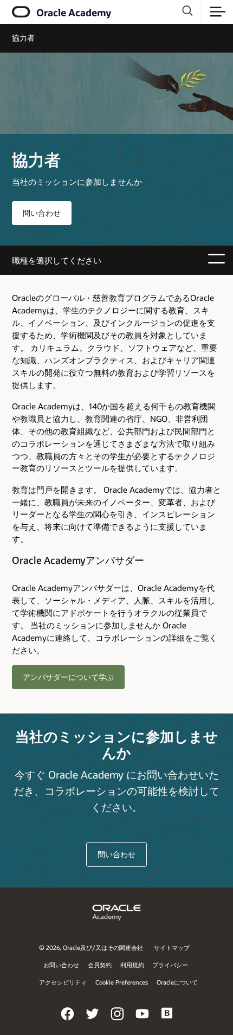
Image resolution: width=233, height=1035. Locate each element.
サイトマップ (172, 947)
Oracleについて (177, 982)
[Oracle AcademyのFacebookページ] (67, 1020)
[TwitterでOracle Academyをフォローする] (92, 1020)
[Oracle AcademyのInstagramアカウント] (117, 1020)
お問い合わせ (61, 965)
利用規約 (132, 965)
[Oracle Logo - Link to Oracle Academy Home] (22, 12)
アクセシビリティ (63, 982)
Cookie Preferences (121, 982)
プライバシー (170, 965)
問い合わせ (42, 213)
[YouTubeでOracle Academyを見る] (142, 1020)
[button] (217, 12)
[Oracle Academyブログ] (167, 1020)
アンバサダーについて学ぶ (68, 677)
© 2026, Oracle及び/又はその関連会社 (91, 947)
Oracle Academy (73, 12)
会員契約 (100, 965)
